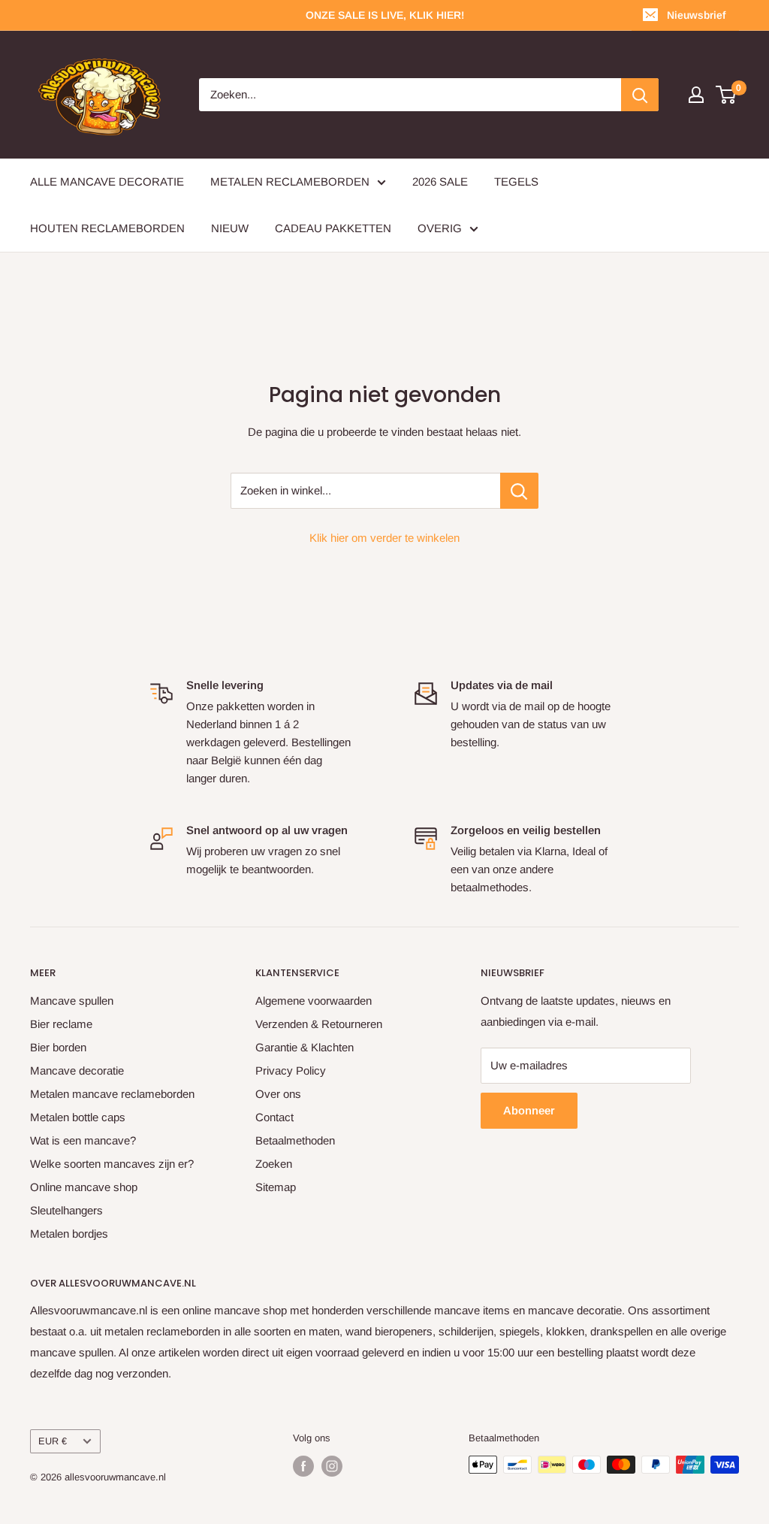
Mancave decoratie (77, 1070)
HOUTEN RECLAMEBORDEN (107, 228)
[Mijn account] (696, 94)
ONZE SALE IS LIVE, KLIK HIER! (385, 15)
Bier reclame (61, 1024)
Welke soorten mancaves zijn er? (112, 1163)
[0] (726, 95)
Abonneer (529, 1110)
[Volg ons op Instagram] (331, 1466)
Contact (274, 1117)
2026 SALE (440, 181)
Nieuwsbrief (696, 15)
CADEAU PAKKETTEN (333, 228)
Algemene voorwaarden (313, 1000)
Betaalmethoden (295, 1140)
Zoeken (273, 1163)
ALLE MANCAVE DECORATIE (107, 181)
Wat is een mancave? (83, 1140)
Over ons (278, 1093)
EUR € (52, 1441)
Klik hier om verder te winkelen (384, 537)
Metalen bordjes (69, 1233)
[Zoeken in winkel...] (519, 491)
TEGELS (516, 181)
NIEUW (230, 228)
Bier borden (58, 1047)
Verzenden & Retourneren (318, 1024)
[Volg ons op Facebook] (303, 1466)
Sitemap (275, 1187)
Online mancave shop (83, 1187)
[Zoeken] (640, 94)
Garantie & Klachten (304, 1047)
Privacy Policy (290, 1070)
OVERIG (440, 228)
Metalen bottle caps (77, 1117)
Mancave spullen (71, 1000)
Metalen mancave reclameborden (112, 1093)
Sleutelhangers (66, 1210)
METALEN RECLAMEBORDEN (289, 181)
